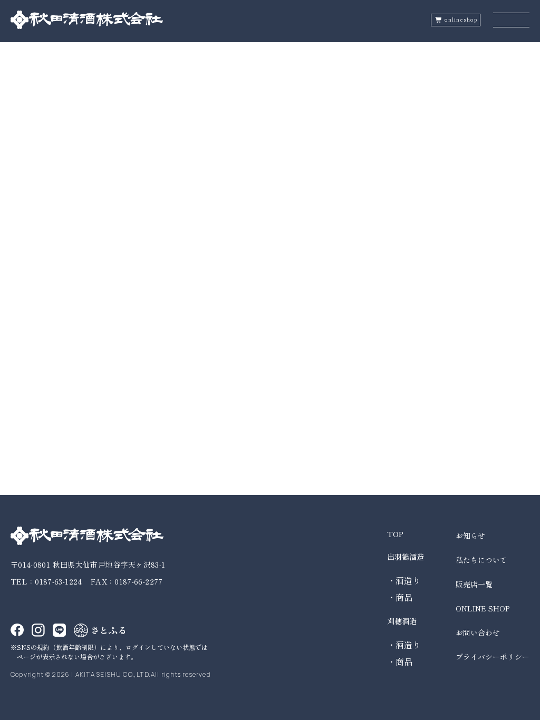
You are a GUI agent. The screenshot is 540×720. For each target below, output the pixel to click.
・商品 (399, 597)
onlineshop (461, 19)
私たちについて (481, 559)
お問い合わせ (478, 632)
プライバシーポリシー (492, 656)
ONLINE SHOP (482, 608)
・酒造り (404, 580)
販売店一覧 (474, 584)
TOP (395, 534)
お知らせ (470, 535)
